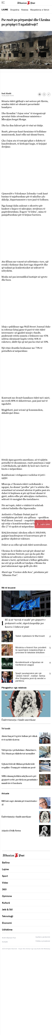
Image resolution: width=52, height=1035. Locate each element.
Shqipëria (14, 9)
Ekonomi (7, 923)
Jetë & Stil (7, 909)
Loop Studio (37, 949)
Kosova (24, 9)
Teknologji (7, 916)
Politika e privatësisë (43, 941)
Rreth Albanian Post (9, 938)
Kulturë (6, 902)
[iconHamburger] (3, 2)
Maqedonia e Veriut (39, 9)
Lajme (5, 9)
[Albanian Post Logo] (26, 3)
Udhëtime (7, 929)
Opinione (7, 896)
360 (4, 889)
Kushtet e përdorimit (43, 937)
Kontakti (5, 942)
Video (5, 882)
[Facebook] (39, 94)
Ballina (6, 862)
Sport (5, 876)
